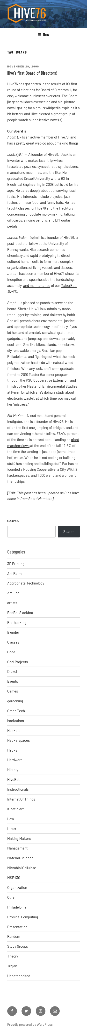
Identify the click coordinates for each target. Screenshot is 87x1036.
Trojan (12, 966)
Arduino (13, 593)
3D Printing (15, 563)
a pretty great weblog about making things (46, 143)
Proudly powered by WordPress (30, 1024)
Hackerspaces (18, 740)
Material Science (20, 858)
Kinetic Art (15, 809)
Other (11, 897)
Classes (13, 642)
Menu (46, 34)
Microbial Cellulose (21, 868)
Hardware (14, 760)
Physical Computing (22, 917)
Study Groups (17, 946)
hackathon (15, 720)
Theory (12, 956)
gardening (15, 701)
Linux (11, 828)
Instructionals (18, 789)
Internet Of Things (21, 799)
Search (13, 521)
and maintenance (36, 285)
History (12, 769)
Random (13, 936)
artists (12, 603)
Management (17, 848)
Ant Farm (14, 573)
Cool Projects (17, 662)
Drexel (12, 671)
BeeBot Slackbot (20, 612)
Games (12, 691)
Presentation (17, 927)
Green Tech (16, 711)
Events (12, 681)
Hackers (13, 730)
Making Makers (19, 838)
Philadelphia (16, 907)
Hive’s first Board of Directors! (32, 73)
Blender (13, 632)
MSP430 (13, 877)
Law (10, 819)
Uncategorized (18, 976)
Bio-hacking (16, 622)
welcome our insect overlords (37, 96)
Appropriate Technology (25, 583)
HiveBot (13, 779)
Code (11, 652)
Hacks (12, 750)
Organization (17, 887)
